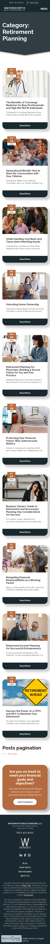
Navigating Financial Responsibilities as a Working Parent (23, 580)
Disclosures (28, 895)
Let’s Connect (25, 802)
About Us (25, 876)
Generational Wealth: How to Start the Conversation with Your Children (23, 173)
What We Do (25, 867)
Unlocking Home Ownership (22, 304)
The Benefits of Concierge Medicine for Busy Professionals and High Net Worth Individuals (25, 105)
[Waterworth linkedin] (33, 74)
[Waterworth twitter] (43, 74)
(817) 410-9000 (16, 3)
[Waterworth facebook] (38, 74)
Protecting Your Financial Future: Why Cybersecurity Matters (21, 441)
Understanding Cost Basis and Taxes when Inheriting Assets (24, 240)
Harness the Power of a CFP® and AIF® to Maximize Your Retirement (23, 714)
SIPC (29, 886)
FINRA (24, 886)
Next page (12, 754)
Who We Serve (25, 872)
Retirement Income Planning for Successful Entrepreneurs (23, 647)
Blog (25, 863)
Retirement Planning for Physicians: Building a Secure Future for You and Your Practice (23, 371)
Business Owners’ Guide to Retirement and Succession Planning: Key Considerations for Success (23, 510)
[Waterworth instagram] (29, 855)
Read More (25, 125)
